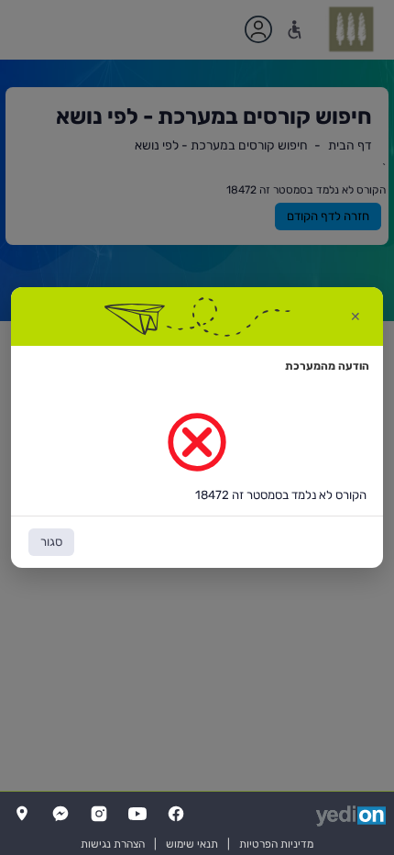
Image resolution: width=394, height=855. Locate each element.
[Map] (22, 814)
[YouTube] (137, 814)
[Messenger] (60, 814)
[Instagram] (99, 814)
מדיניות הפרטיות (276, 844)
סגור (51, 542)
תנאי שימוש (192, 844)
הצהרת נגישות (113, 844)
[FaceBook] (176, 814)
